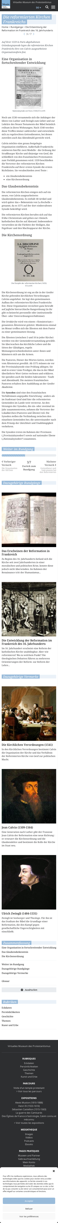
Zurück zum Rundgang (29, 468)
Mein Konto (29, 1162)
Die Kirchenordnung (13, 956)
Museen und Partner (29, 1155)
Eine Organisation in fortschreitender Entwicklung (29, 947)
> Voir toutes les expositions (29, 1122)
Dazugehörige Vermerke (15, 973)
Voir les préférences (29, 1216)
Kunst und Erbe (10, 1025)
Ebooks (29, 1144)
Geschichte (7, 1016)
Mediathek (29, 1165)
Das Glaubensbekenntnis (15, 951)
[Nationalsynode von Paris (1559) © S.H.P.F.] (29, 88)
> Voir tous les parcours (29, 1091)
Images (29, 1134)
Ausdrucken (30, 989)
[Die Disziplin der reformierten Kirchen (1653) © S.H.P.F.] (29, 260)
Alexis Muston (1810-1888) (29, 1102)
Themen (6, 1020)
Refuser (29, 1208)
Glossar (6, 981)
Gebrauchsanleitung (29, 1158)
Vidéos (29, 1137)
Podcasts (29, 1140)
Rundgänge (17, 27)
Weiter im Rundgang (13, 964)
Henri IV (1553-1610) (29, 1106)
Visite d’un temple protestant (29, 1088)
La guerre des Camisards (29, 1112)
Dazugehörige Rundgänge (16, 968)
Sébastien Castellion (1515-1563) (29, 1109)
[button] (53, 1170)
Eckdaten (7, 1007)
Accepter (29, 1200)
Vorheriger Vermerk (9, 465)
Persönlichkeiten (11, 1012)
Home (5, 27)
